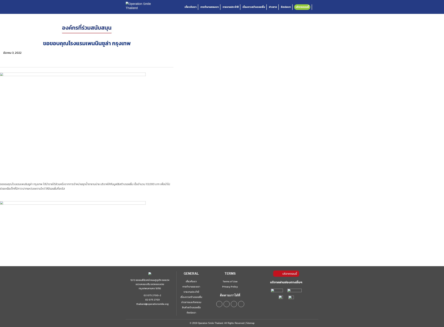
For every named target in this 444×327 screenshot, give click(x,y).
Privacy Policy (230, 287)
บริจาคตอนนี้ (302, 7)
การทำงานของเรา (209, 7)
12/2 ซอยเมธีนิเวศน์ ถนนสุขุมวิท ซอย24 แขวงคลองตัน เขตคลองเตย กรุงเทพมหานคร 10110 (149, 284)
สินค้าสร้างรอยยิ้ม (191, 307)
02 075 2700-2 (152, 295)
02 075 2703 (152, 300)
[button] (86, 57)
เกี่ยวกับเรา (191, 7)
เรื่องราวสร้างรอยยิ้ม (253, 7)
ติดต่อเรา (286, 7)
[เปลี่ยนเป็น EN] (316, 7)
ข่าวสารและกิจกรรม (191, 302)
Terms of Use (230, 281)
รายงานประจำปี (231, 7)
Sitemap (250, 323)
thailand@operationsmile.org (152, 304)
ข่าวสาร (273, 7)
